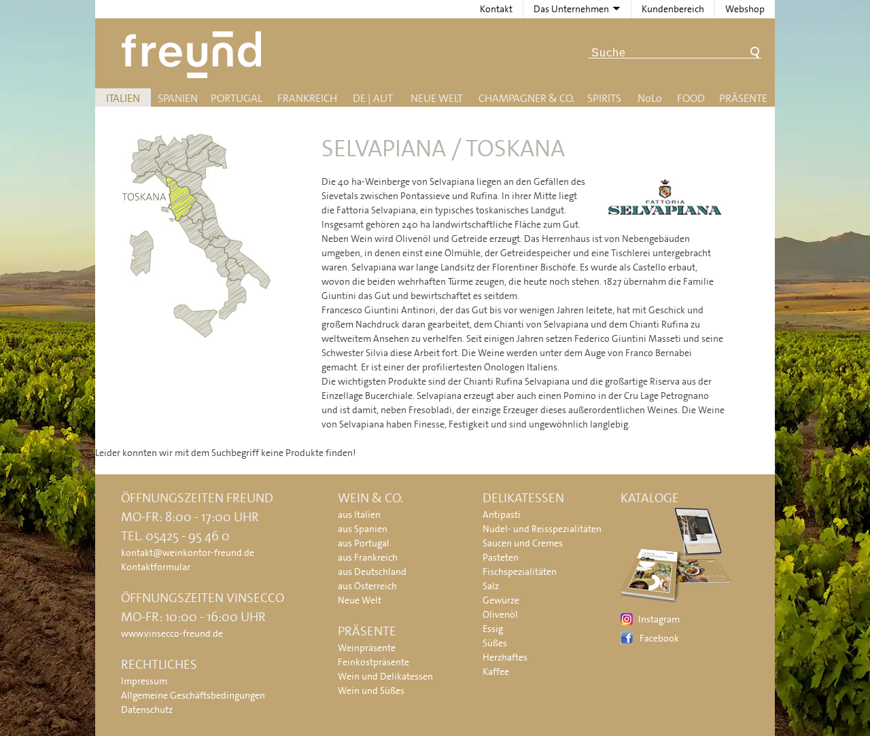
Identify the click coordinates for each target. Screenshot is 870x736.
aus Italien (359, 514)
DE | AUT (373, 98)
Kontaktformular (155, 567)
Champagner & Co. (526, 98)
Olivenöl (500, 614)
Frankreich (307, 98)
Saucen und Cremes (523, 543)
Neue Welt (437, 98)
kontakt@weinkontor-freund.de (187, 552)
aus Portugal (363, 543)
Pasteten (501, 557)
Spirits (604, 98)
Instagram (659, 619)
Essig (493, 629)
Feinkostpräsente (373, 662)
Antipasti (502, 514)
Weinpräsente (367, 648)
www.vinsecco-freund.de (172, 633)
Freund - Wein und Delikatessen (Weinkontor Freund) (194, 55)
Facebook (659, 638)
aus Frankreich (368, 557)
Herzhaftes (505, 657)
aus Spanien (362, 529)
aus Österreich (367, 586)
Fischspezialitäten (520, 571)
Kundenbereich (673, 9)
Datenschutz (147, 709)
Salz (491, 586)
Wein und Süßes (371, 690)
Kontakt (496, 9)
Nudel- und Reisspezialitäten (542, 529)
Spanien (178, 98)
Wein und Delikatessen (385, 676)
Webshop (745, 9)
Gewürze (501, 600)
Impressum (144, 681)
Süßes (495, 643)
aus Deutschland (372, 571)
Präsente (743, 98)
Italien (123, 98)
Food (691, 98)
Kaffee (496, 671)
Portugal (236, 98)
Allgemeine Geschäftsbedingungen (193, 695)
